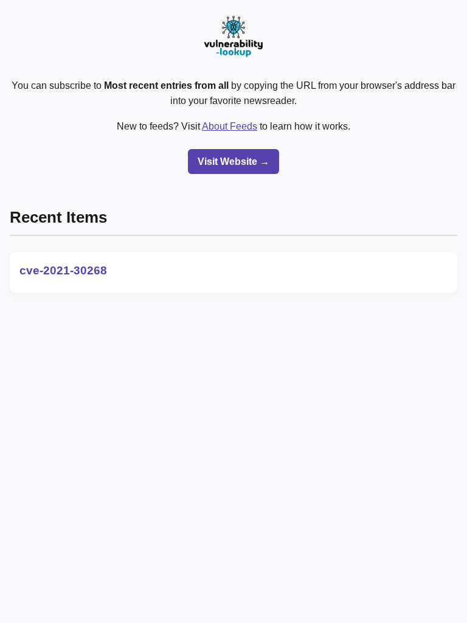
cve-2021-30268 (63, 270)
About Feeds (229, 126)
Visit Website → (233, 161)
